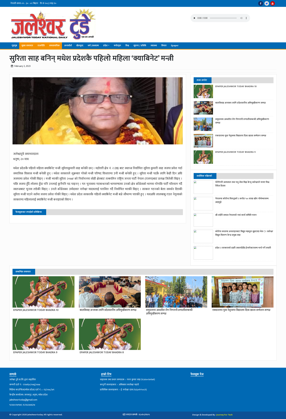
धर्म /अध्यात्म (93, 46)
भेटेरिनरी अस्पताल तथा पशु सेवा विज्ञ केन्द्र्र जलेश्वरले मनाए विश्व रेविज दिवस (242, 184)
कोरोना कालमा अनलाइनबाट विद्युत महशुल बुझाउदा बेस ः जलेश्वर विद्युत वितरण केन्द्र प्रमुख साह (244, 233)
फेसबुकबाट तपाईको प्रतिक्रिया (28, 212)
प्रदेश (105, 46)
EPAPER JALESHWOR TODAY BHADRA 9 (235, 152)
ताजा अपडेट (202, 80)
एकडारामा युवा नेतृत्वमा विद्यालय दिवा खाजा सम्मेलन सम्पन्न (240, 136)
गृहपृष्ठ (14, 46)
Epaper (174, 46)
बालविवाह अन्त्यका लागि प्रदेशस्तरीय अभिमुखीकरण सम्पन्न (240, 103)
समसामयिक (54, 46)
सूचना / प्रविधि (139, 46)
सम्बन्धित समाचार (23, 272)
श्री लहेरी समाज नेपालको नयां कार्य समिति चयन (236, 215)
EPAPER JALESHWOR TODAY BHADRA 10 (236, 86)
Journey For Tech (224, 415)
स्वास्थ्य (154, 46)
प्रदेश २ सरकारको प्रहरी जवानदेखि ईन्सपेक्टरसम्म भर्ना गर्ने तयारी (243, 248)
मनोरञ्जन (117, 46)
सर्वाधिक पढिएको (204, 176)
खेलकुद (79, 46)
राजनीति (41, 46)
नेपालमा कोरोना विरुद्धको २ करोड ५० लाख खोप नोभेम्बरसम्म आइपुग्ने (242, 200)
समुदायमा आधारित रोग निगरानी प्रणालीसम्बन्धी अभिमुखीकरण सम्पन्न (242, 121)
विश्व (127, 46)
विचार (164, 46)
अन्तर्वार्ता (68, 46)
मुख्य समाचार (27, 46)
